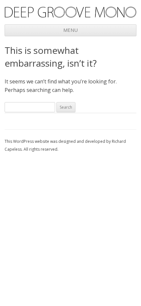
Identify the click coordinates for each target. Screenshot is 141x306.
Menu (70, 30)
